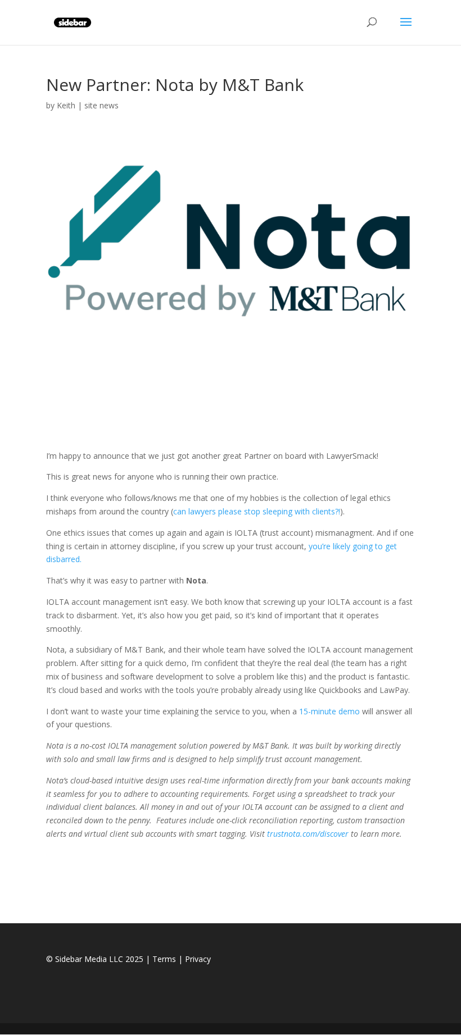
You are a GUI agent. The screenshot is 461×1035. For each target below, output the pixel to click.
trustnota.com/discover (308, 833)
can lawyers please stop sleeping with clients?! (256, 511)
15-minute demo (329, 711)
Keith (66, 105)
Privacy (198, 959)
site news (101, 105)
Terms (164, 959)
